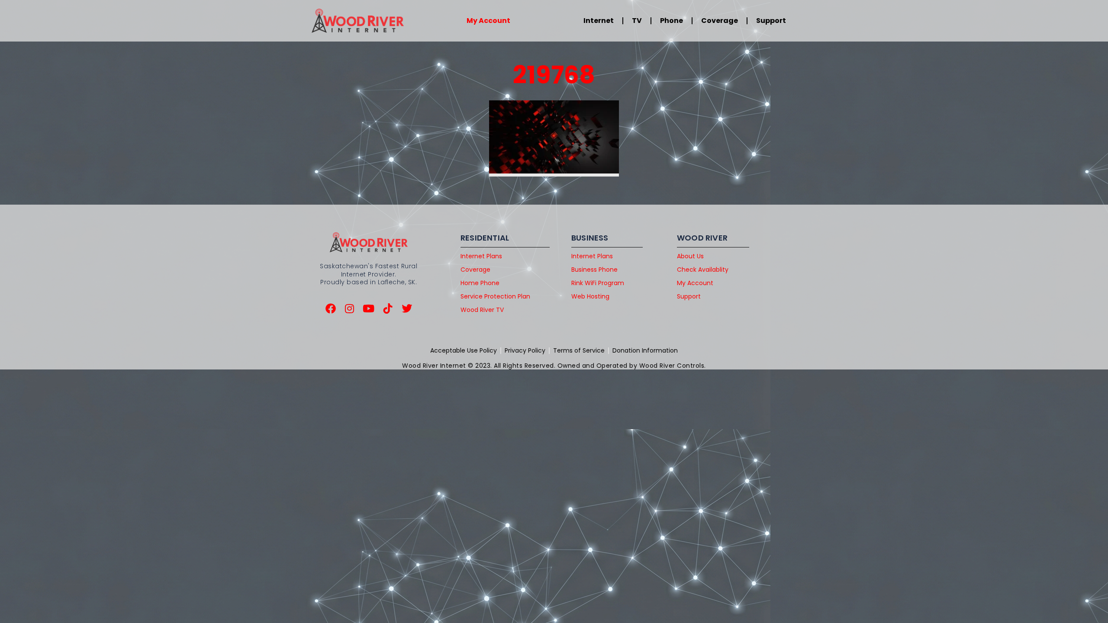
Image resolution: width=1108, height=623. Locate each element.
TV (637, 21)
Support (771, 21)
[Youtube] (369, 308)
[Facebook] (330, 308)
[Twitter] (407, 308)
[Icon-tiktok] (388, 308)
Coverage (719, 21)
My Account (488, 21)
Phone (671, 21)
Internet (598, 21)
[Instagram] (350, 308)
